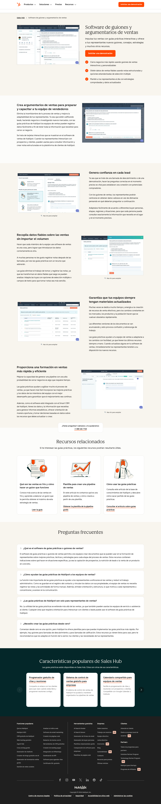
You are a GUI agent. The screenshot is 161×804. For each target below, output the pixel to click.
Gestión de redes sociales (25, 767)
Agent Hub (20, 744)
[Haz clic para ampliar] (113, 123)
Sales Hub (21, 18)
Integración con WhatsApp (52, 752)
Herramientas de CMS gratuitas (53, 744)
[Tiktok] (101, 780)
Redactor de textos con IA (52, 740)
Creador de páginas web (51, 736)
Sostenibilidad (104, 752)
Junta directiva (102, 740)
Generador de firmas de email (84, 736)
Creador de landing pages (52, 748)
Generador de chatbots (25, 752)
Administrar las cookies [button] (123, 796)
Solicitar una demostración (132, 4)
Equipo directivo (102, 736)
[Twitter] (80, 780)
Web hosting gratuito (24, 740)
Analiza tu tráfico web (50, 728)
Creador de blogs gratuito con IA (28, 755)
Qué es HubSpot (22, 728)
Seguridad (80, 796)
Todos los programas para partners (129, 748)
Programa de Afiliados (130, 769)
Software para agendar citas (53, 759)
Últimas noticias (102, 763)
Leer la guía (37, 510)
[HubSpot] (18, 4)
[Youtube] (73, 780)
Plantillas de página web (82, 755)
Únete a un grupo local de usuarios (129, 734)
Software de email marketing (53, 732)
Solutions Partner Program (130, 754)
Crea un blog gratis (23, 748)
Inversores (102, 744)
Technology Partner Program (130, 760)
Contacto (100, 755)
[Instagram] (66, 780)
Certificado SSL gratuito (51, 763)
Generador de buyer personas (84, 740)
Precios (58, 4)
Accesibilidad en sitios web (98, 796)
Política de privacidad (62, 796)
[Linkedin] (87, 780)
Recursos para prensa (104, 759)
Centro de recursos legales (39, 796)
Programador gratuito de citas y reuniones (41, 679)
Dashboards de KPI (49, 755)
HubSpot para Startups (128, 765)
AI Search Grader (79, 728)
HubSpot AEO (21, 732)
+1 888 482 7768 (80, 429)
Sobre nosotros (102, 728)
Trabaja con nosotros (106, 732)
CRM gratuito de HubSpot (25, 736)
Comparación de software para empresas (84, 749)
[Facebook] (60, 780)
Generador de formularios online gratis (28, 761)
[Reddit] (94, 780)
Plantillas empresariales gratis (84, 744)
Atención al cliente (127, 728)
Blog (99, 748)
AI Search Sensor (79, 732)
